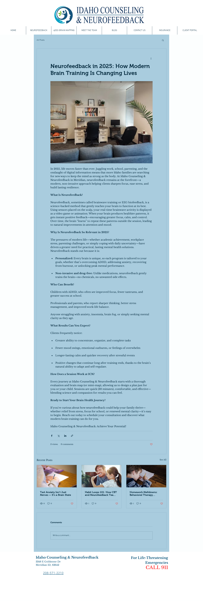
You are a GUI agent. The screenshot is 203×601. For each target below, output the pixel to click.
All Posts (40, 40)
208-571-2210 (53, 573)
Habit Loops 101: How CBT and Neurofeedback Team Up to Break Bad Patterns (101, 493)
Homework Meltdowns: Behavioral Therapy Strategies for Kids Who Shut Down (143, 493)
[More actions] (151, 58)
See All (163, 459)
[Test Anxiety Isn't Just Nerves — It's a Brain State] (57, 476)
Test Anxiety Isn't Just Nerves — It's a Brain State (55, 493)
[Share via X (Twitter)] (58, 435)
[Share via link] (72, 435)
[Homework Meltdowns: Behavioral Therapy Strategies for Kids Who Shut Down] (146, 476)
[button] (163, 40)
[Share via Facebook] (51, 435)
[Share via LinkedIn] (65, 435)
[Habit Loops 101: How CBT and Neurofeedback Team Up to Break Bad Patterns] (102, 476)
